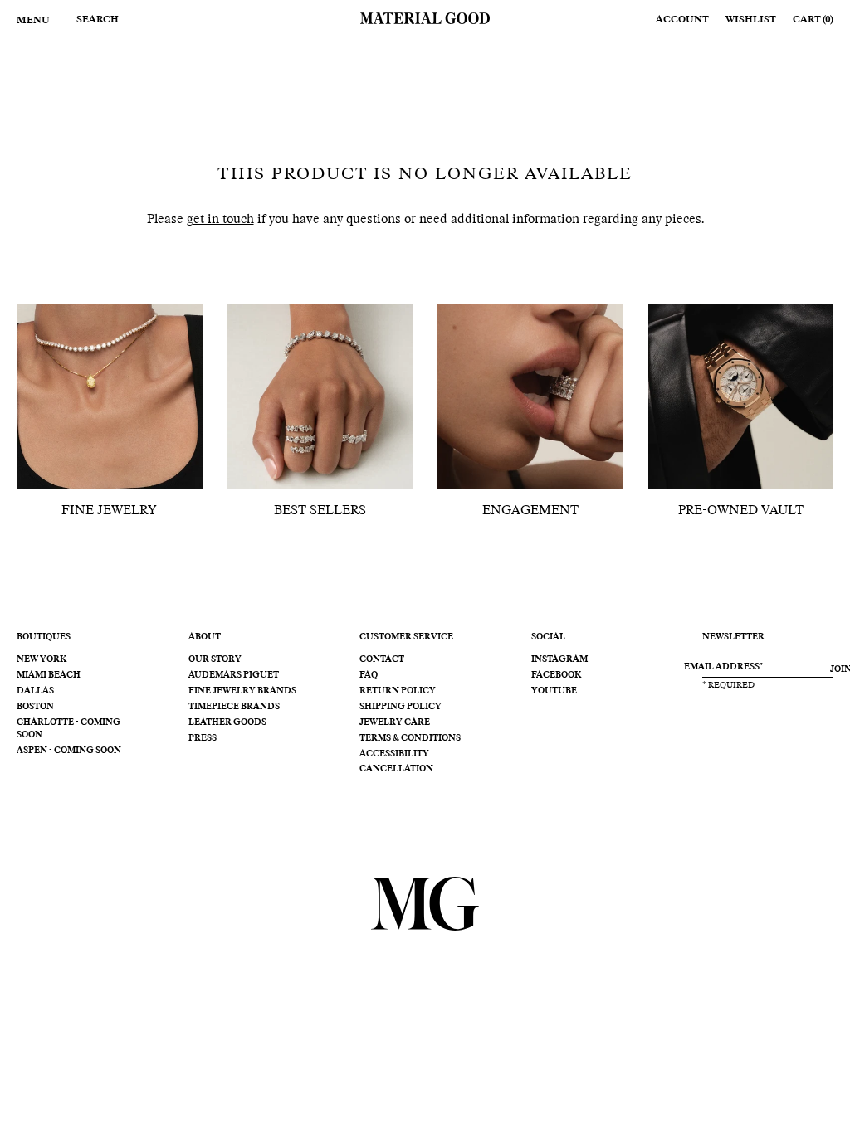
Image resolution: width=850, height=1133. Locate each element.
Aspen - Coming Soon (69, 750)
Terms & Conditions (410, 738)
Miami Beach (49, 675)
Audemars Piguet (233, 675)
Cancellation (396, 769)
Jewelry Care (394, 722)
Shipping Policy (400, 707)
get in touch (220, 219)
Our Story (215, 659)
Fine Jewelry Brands (242, 691)
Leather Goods (227, 722)
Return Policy (397, 691)
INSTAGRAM (559, 659)
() (813, 19)
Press (202, 738)
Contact (381, 659)
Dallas (35, 691)
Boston (35, 707)
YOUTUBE (554, 691)
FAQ (368, 675)
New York (41, 659)
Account (682, 19)
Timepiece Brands (234, 707)
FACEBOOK (556, 675)
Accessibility (394, 754)
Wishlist (750, 19)
